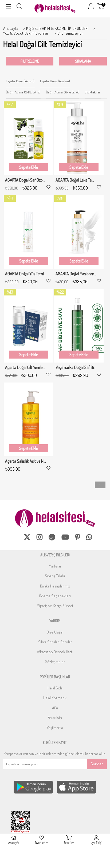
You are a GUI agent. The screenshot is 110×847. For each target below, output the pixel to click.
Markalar (55, 566)
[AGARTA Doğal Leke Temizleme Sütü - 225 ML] (79, 138)
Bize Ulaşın (55, 632)
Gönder (97, 763)
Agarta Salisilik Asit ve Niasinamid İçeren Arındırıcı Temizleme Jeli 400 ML (25, 461)
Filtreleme (30, 61)
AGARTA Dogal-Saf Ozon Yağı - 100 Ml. (25, 180)
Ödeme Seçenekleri (55, 596)
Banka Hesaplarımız (55, 586)
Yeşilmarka (55, 727)
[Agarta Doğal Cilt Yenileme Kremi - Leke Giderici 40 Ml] (28, 326)
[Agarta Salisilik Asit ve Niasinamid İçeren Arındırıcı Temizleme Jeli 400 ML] (28, 419)
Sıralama (83, 61)
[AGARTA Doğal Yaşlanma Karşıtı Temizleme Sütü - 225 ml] (79, 232)
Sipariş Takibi (55, 576)
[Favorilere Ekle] (48, 187)
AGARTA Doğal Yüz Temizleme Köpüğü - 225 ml (25, 274)
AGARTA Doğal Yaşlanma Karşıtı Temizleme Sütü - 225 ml (76, 274)
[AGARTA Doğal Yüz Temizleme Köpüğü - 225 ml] (28, 232)
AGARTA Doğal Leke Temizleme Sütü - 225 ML (76, 180)
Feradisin (55, 717)
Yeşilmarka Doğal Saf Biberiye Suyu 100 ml (76, 367)
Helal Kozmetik (54, 698)
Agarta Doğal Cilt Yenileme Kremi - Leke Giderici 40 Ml (25, 367)
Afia (55, 707)
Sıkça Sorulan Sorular (55, 642)
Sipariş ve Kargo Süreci (55, 605)
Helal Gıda (55, 688)
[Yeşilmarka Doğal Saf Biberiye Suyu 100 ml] (79, 326)
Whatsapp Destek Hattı (55, 651)
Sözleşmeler (55, 661)
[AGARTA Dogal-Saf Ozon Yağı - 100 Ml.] (28, 138)
